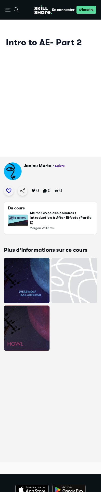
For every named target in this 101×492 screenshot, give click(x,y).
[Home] (43, 9)
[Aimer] (9, 191)
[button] (8, 10)
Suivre (59, 166)
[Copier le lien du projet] (22, 191)
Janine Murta (37, 165)
